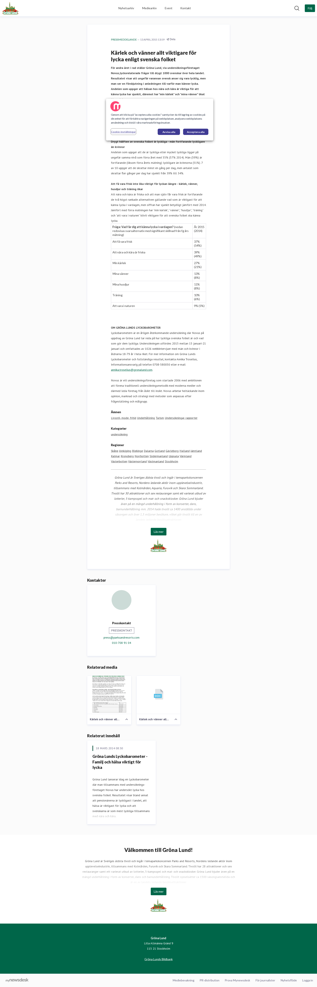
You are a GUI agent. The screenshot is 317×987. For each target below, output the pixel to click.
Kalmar (115, 456)
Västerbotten (119, 461)
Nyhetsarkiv (126, 8)
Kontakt (185, 8)
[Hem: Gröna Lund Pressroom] (10, 8)
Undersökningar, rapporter (181, 418)
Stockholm (171, 461)
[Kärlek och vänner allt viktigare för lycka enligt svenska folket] (109, 695)
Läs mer (159, 531)
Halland (184, 451)
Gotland (160, 451)
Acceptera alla (196, 131)
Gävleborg (172, 451)
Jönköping (125, 451)
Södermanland (159, 456)
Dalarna (149, 451)
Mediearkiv (149, 8)
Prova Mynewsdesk (237, 980)
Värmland (186, 456)
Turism (160, 418)
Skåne (114, 451)
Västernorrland (137, 461)
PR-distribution (209, 980)
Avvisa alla (168, 131)
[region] (159, 120)
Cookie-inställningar (123, 131)
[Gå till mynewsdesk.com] (17, 980)
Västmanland (156, 461)
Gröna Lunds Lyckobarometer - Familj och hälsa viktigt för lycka (119, 762)
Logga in (307, 980)
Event (168, 8)
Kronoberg (127, 456)
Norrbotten (142, 456)
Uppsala (174, 456)
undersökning (119, 434)
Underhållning (146, 418)
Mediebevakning (183, 980)
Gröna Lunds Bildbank (158, 959)
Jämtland (196, 451)
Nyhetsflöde (289, 980)
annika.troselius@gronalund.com (131, 370)
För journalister (265, 980)
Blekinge (137, 451)
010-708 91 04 (121, 643)
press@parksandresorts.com (122, 637)
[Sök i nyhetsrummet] (296, 8)
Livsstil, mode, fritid (123, 418)
